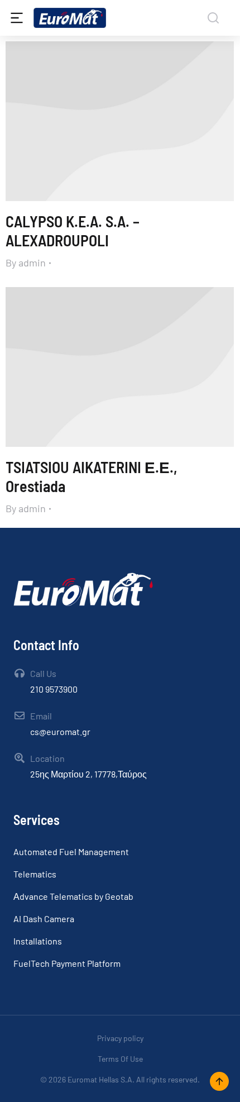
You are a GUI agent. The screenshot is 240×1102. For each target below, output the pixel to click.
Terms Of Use (120, 1058)
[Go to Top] (219, 1081)
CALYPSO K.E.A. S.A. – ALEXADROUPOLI (73, 231)
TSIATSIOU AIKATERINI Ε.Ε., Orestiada (91, 476)
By (26, 262)
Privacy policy (120, 1038)
